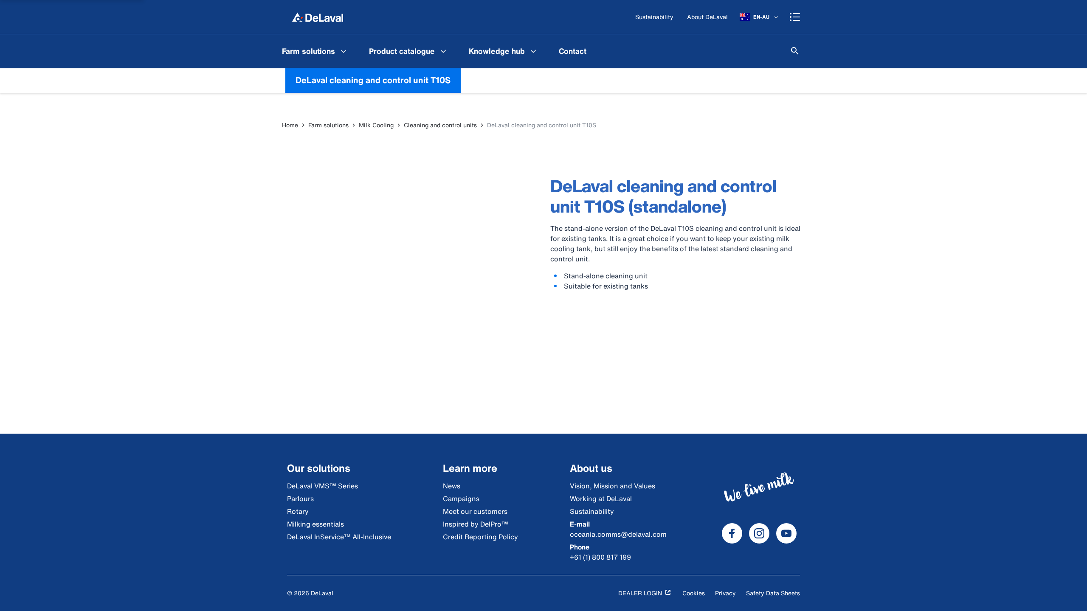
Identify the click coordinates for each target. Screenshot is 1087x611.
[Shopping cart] (795, 17)
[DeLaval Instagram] (759, 533)
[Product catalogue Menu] (443, 51)
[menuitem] (315, 51)
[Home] (317, 16)
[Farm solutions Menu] (343, 51)
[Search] (795, 51)
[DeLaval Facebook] (732, 533)
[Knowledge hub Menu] (533, 51)
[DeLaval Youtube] (786, 533)
